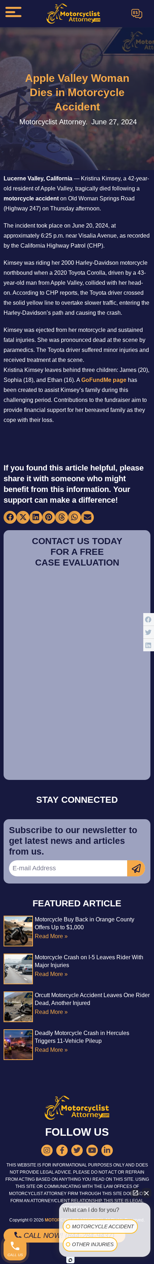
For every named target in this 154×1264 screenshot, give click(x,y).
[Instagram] (47, 1150)
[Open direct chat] (135, 1193)
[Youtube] (92, 1150)
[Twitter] (77, 1150)
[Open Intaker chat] (70, 1260)
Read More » (51, 936)
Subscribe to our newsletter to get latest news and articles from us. (73, 840)
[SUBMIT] (136, 868)
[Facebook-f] (62, 1150)
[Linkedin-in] (107, 1150)
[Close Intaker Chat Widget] (146, 1193)
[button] (10, 517)
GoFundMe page (103, 380)
